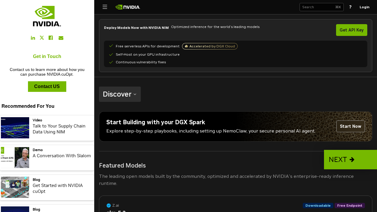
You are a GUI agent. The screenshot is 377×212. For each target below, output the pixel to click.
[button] (350, 159)
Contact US (47, 86)
